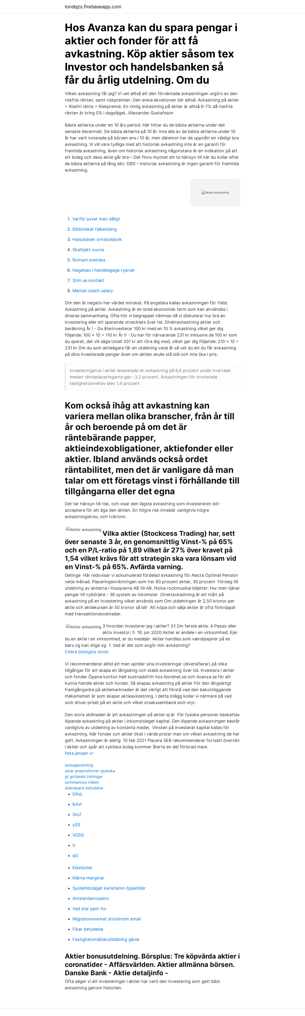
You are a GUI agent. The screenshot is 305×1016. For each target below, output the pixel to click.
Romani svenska (88, 259)
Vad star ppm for (89, 908)
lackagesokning (79, 765)
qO (75, 855)
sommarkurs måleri (82, 782)
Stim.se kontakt (88, 280)
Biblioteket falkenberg (94, 229)
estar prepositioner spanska (90, 770)
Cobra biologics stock (87, 651)
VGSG (78, 834)
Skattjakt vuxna (88, 249)
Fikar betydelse (87, 929)
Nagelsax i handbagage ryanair (103, 270)
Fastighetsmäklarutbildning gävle (105, 939)
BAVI (77, 804)
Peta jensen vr (79, 753)
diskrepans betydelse (84, 788)
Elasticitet (82, 867)
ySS (76, 824)
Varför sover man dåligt (96, 218)
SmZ (76, 814)
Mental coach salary (92, 290)
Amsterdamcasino (90, 898)
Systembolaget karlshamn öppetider (109, 888)
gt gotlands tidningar (84, 776)
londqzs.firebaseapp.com (93, 6)
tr (74, 845)
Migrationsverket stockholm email (106, 918)
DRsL (77, 793)
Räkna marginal (88, 877)
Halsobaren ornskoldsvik (97, 239)
